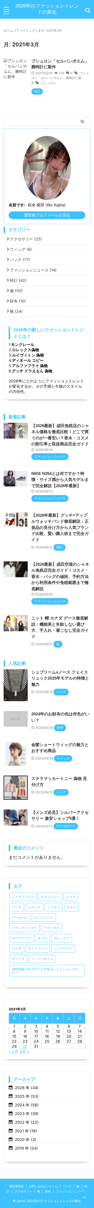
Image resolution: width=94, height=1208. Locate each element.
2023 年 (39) (27, 1113)
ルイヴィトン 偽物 (28, 355)
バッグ (20, 259)
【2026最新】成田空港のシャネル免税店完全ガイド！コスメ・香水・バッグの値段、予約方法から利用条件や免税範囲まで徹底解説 (60, 576)
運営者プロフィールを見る (47, 215)
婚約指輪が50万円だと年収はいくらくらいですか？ (45, 970)
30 (25, 1046)
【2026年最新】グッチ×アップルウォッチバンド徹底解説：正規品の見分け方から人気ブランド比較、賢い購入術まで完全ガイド (60, 527)
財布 (18, 301)
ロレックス (61, 938)
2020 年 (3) (25, 1139)
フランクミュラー (24, 928)
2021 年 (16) (26, 1130)
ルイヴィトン (50, 897)
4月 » (24, 1051)
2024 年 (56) (27, 1105)
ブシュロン (49, 83)
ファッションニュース (33, 270)
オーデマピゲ (21, 938)
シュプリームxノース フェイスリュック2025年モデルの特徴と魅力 (60, 678)
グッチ (16, 907)
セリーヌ (18, 959)
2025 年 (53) (27, 1096)
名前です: (17, 204)
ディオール (20, 917)
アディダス (52, 928)
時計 (18, 280)
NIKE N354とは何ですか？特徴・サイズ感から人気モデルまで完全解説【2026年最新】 (60, 479)
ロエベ (71, 907)
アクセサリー (26, 239)
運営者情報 (16, 1186)
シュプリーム (63, 948)
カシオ (16, 948)
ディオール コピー (28, 360)
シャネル (53, 907)
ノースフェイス (23, 897)
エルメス (34, 907)
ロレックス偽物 (25, 349)
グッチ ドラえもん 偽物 (32, 370)
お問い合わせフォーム (43, 1186)
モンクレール (22, 344)
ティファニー (37, 948)
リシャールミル (42, 959)
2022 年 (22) (27, 1122)
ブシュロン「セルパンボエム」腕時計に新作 (60, 78)
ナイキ (71, 897)
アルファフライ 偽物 (30, 365)
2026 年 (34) (27, 1087)
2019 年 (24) (26, 1148)
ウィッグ (21, 249)
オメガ (42, 938)
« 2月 (13, 1051)
